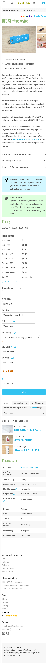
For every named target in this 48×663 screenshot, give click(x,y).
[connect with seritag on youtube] (3, 634)
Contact (5, 602)
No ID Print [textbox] (8, 363)
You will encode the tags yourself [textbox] (18, 337)
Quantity (11, 288)
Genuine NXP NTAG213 (29, 467)
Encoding (9, 333)
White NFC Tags (20, 426)
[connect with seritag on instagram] (7, 634)
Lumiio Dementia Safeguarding (15, 585)
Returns (5, 562)
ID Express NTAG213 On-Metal (27, 450)
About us (6, 599)
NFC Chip (6, 299)
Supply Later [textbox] (8, 326)
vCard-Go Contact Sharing (13, 588)
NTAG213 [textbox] (7, 304)
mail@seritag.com (15, 626)
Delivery (5, 565)
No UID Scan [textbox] (8, 351)
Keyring (5, 310)
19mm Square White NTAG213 (27, 429)
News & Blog (7, 572)
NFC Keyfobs (32, 408)
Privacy (5, 605)
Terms (5, 609)
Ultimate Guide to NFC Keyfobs (26, 139)
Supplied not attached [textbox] (13, 315)
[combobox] (18, 303)
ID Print (8, 358)
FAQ (4, 559)
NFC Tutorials (8, 568)
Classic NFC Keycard (23, 440)
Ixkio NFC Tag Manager (12, 582)
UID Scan (9, 347)
